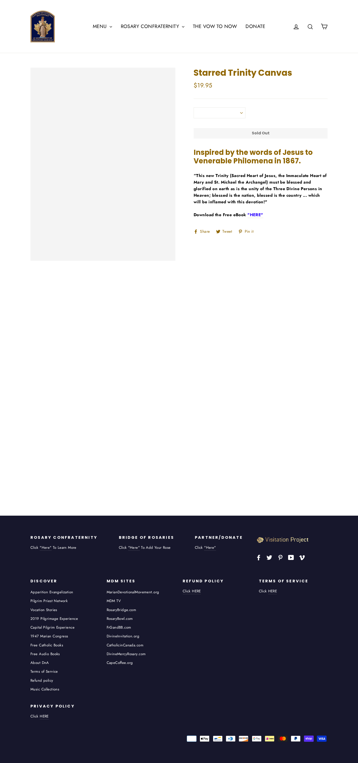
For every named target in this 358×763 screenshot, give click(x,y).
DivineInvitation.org (123, 636)
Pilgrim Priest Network (49, 601)
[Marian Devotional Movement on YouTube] (291, 557)
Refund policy (41, 680)
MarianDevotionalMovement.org (133, 592)
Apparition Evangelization (51, 592)
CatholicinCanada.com (125, 645)
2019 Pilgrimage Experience (54, 618)
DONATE (255, 26)
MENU (100, 26)
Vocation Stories (43, 610)
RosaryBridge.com (121, 610)
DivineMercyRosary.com (126, 654)
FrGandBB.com (119, 627)
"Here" (45, 547)
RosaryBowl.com (120, 618)
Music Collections (44, 689)
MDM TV (114, 601)
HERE (272, 591)
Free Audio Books (45, 654)
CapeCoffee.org (120, 662)
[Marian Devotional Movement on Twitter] (269, 557)
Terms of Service (44, 671)
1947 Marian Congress (49, 636)
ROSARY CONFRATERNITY (151, 26)
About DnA (39, 662)
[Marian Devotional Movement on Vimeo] (302, 557)
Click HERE (192, 591)
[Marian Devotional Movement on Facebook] (259, 557)
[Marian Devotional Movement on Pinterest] (280, 557)
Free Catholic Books (46, 645)
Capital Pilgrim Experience (52, 627)
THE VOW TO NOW (215, 26)
